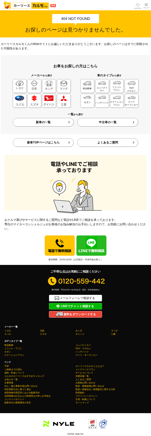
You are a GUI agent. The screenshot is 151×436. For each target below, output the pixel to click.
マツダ (114, 330)
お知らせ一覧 (11, 379)
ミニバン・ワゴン (13, 348)
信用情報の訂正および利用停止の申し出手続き (27, 396)
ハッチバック (82, 351)
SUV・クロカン (83, 348)
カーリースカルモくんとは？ (90, 366)
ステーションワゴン (14, 355)
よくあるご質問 (107, 142)
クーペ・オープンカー (87, 355)
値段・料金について (14, 372)
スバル (7, 334)
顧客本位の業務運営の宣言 (17, 402)
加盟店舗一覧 (82, 376)
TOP (6, 366)
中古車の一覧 (108, 122)
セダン (7, 351)
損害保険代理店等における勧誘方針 (22, 392)
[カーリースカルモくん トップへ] (29, 5)
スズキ (43, 334)
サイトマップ (82, 402)
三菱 (113, 334)
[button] (146, 5)
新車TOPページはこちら (43, 142)
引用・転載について (85, 399)
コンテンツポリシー (14, 399)
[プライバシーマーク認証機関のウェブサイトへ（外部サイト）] (103, 426)
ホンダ (79, 330)
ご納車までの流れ (13, 369)
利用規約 (80, 392)
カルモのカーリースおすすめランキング (24, 376)
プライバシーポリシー (87, 396)
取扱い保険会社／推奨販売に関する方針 (95, 389)
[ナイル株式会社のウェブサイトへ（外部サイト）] (58, 424)
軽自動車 (8, 345)
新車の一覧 (43, 122)
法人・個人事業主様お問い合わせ (21, 386)
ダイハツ (80, 334)
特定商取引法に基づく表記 (17, 389)
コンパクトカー (83, 345)
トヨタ (7, 330)
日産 (42, 330)
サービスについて (84, 372)
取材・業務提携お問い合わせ (90, 386)
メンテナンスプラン (85, 369)
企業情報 (8, 382)
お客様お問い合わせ (85, 382)
